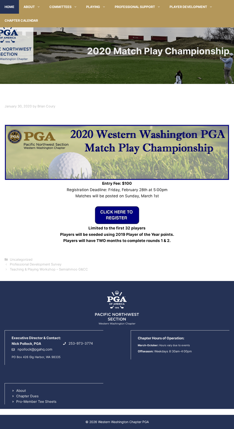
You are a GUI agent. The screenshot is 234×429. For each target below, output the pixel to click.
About (29, 7)
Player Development (188, 7)
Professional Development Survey (35, 264)
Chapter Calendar (21, 20)
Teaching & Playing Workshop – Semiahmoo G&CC (49, 269)
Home (9, 7)
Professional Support (135, 7)
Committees (60, 7)
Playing (93, 7)
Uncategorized (21, 259)
